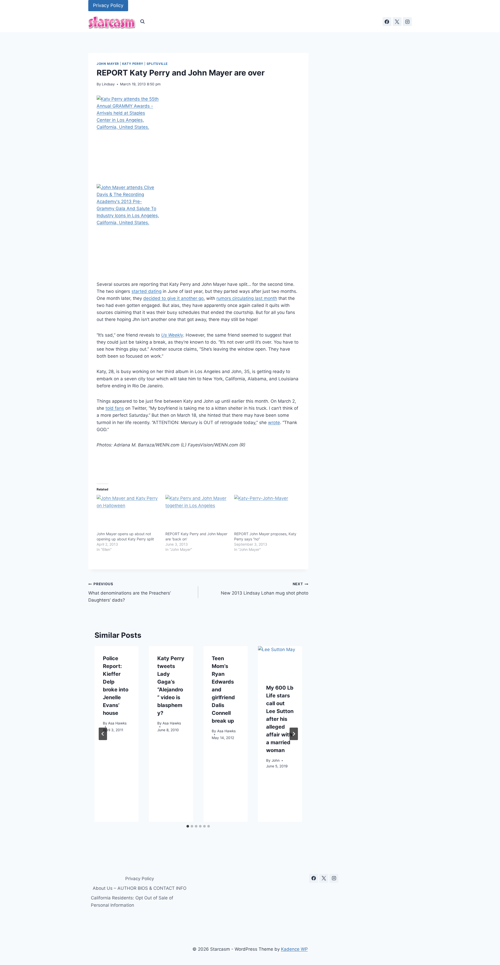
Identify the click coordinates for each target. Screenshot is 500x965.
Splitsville (157, 64)
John (276, 760)
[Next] (294, 734)
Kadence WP (294, 949)
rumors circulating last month (246, 298)
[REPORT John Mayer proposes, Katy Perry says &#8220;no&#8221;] (266, 513)
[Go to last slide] (103, 734)
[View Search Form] (142, 21)
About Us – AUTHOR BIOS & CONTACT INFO (139, 888)
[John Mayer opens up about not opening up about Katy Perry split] (128, 513)
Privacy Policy (108, 5)
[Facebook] (387, 21)
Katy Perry (132, 64)
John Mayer (108, 64)
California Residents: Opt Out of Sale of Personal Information (132, 901)
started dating (146, 291)
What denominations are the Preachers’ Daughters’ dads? (129, 592)
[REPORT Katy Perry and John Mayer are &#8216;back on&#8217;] (197, 513)
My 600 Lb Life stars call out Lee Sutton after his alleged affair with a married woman (279, 719)
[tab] (187, 826)
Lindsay (108, 84)
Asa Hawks (117, 723)
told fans (114, 408)
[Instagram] (407, 21)
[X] (397, 21)
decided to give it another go (173, 298)
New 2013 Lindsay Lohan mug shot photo (264, 589)
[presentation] (280, 661)
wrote (274, 422)
